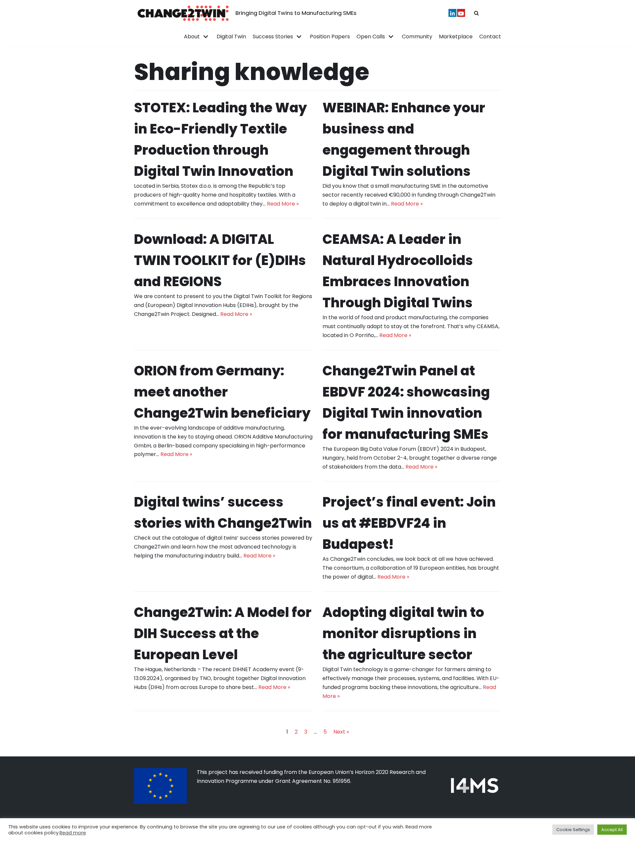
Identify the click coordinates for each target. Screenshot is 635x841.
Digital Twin (231, 36)
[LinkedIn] (452, 13)
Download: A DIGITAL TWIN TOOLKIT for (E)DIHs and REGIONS (220, 260)
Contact (490, 36)
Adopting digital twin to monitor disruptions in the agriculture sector (403, 633)
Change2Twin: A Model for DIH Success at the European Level (223, 633)
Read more (73, 832)
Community (417, 36)
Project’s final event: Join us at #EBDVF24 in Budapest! (409, 523)
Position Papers (330, 36)
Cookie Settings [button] (573, 829)
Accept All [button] (612, 829)
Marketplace (456, 36)
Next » (341, 732)
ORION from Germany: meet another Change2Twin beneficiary (222, 392)
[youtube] (461, 13)
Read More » (283, 204)
